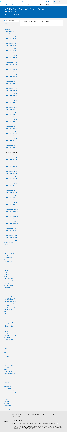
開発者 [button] (22, 1)
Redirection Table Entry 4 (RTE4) (11, 41)
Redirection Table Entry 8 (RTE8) (11, 48)
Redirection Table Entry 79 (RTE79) (11, 171)
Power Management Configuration (10, 343)
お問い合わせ (42, 414)
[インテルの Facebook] (12, 420)
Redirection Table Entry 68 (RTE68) (12, 152)
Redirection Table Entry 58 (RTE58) (11, 135)
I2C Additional (7, 287)
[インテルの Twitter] (14, 420)
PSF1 (6, 346)
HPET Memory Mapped (9, 285)
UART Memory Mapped (9, 397)
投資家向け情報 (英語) (35, 414)
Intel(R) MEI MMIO (8, 305)
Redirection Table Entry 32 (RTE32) (11, 90)
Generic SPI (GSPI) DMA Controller (11, 265)
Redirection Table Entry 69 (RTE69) (11, 154)
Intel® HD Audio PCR (8, 309)
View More (33, 16)
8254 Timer (7, 25)
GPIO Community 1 (8, 270)
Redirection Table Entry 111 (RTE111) (12, 226)
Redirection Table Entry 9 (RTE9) (11, 50)
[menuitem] (2, 5)
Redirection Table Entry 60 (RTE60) (11, 138)
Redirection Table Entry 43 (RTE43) (11, 109)
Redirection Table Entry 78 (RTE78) (11, 169)
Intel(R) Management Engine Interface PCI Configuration (11, 303)
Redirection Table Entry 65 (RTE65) (11, 147)
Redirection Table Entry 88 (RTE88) (11, 187)
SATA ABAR (7, 360)
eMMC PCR (7, 251)
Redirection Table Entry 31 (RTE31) (11, 88)
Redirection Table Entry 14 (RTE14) (11, 59)
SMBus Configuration (8, 378)
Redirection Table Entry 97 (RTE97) (11, 202)
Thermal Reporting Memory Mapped (11, 392)
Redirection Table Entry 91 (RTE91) (11, 192)
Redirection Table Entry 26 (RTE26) (11, 79)
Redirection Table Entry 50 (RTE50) (11, 121)
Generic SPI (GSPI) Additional (10, 263)
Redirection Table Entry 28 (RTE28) (11, 83)
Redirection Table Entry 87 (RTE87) (11, 185)
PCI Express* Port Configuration (10, 335)
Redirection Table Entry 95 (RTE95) (11, 199)
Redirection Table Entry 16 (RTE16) (11, 62)
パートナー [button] (27, 1)
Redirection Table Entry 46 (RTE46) (11, 114)
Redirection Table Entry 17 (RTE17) (11, 64)
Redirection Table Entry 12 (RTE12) (11, 55)
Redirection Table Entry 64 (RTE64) (11, 145)
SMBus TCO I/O (7, 384)
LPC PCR (6, 329)
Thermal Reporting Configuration (10, 390)
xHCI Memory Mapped (9, 409)
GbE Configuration (8, 259)
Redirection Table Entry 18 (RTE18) (11, 66)
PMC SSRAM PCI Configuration (10, 341)
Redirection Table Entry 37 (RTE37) (11, 98)
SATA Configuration (8, 363)
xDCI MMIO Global (8, 403)
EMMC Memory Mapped (9, 248)
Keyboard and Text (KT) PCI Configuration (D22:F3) (9, 326)
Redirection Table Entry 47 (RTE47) (11, 116)
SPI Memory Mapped (8, 388)
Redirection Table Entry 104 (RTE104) (12, 214)
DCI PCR (6, 244)
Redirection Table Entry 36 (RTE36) (11, 97)
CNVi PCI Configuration (9, 242)
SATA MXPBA (7, 367)
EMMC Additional (8, 246)
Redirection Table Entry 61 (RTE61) (11, 140)
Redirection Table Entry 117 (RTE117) (12, 237)
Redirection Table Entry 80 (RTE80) (11, 173)
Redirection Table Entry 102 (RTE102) (12, 211)
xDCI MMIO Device (8, 401)
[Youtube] (19, 420)
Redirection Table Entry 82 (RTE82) (11, 176)
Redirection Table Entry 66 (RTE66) (11, 149)
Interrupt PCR (7, 313)
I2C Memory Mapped (8, 291)
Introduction (7, 23)
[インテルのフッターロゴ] (6, 421)
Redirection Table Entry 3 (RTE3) (11, 40)
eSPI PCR (6, 255)
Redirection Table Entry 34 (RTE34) (11, 93)
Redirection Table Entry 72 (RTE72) (11, 159)
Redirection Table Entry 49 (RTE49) (11, 119)
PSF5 (6, 354)
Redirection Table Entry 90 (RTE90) (11, 190)
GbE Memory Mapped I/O (9, 261)
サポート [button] (10, 1)
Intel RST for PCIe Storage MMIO (10, 301)
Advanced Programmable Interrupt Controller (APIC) (11, 27)
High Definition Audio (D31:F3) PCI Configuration (10, 283)
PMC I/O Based (7, 337)
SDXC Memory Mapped (9, 375)
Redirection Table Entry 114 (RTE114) (12, 232)
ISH (5, 317)
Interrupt (6, 311)
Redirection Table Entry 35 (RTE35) (11, 95)
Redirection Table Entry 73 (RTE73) (11, 161)
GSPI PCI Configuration (9, 278)
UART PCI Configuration (9, 399)
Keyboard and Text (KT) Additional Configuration (10, 323)
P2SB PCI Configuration (9, 333)
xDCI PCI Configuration (9, 405)
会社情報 (13, 414)
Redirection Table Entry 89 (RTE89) (11, 188)
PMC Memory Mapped (9, 339)
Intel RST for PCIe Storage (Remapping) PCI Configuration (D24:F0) (11, 299)
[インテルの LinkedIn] (17, 420)
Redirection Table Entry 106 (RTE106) (12, 218)
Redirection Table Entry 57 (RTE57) (11, 133)
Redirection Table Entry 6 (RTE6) (11, 45)
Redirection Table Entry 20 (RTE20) (11, 69)
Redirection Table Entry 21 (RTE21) (11, 71)
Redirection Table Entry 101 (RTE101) (12, 209)
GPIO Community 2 (8, 272)
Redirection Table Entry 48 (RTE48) (11, 117)
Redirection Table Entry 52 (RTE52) (11, 124)
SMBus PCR (7, 382)
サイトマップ (55, 414)
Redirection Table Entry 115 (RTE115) (12, 233)
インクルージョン (26, 414)
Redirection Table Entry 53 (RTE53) (11, 126)
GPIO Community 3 (8, 274)
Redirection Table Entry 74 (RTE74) (11, 162)
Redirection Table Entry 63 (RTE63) (11, 143)
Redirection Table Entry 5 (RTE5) (11, 43)
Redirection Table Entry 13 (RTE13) (11, 57)
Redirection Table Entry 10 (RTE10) (11, 52)
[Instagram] (22, 420)
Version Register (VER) (9, 33)
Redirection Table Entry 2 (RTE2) (11, 38)
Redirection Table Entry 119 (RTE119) (12, 240)
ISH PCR (6, 320)
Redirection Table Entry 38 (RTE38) (11, 100)
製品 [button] (6, 1)
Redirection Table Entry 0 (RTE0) (11, 34)
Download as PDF (58, 10)
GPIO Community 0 (8, 268)
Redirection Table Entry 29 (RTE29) (11, 85)
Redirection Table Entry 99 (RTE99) (11, 206)
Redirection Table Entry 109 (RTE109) (12, 223)
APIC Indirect (7, 29)
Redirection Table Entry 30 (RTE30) (11, 86)
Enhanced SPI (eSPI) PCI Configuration (11, 253)
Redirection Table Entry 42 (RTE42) (11, 107)
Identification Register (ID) (10, 31)
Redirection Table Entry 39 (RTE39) (11, 102)
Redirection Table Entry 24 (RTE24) (11, 76)
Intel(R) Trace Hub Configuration (10, 307)
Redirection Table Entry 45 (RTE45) (11, 112)
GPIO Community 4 (8, 276)
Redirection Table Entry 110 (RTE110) (12, 225)
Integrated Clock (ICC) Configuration (11, 296)
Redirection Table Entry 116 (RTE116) (12, 235)
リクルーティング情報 (16, 416)
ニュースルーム (49, 414)
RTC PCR (6, 358)
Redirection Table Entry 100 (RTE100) (12, 207)
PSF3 (6, 350)
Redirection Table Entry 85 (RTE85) (11, 181)
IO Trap (6, 315)
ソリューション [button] (16, 1)
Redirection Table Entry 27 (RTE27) (11, 81)
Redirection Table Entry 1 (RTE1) (11, 36)
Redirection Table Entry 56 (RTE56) (11, 131)
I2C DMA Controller (8, 289)
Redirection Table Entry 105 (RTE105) (12, 216)
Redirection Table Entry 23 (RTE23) (11, 74)
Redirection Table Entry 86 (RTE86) (11, 183)
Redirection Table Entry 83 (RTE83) (11, 178)
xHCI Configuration (8, 407)
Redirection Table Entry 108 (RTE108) (12, 221)
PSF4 (6, 352)
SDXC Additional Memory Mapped (10, 373)
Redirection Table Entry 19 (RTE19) (11, 67)
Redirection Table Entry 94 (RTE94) (11, 197)
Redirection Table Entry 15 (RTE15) (11, 60)
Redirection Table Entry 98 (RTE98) (11, 204)
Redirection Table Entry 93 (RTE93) (11, 195)
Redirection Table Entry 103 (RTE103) (12, 213)
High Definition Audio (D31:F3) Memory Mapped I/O (11, 281)
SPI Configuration (8, 386)
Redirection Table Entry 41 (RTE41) (11, 105)
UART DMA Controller (8, 395)
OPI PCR (6, 331)
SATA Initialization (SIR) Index (10, 365)
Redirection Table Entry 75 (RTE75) (11, 164)
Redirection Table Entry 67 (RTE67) (11, 150)
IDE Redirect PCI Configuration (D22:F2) (11, 294)
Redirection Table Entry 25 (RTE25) (11, 78)
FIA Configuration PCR (9, 257)
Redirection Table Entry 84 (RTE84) (11, 180)
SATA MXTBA (7, 369)
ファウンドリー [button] (33, 1)
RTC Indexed (7, 356)
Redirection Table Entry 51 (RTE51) (11, 123)
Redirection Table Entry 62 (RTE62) (11, 142)
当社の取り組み (19, 414)
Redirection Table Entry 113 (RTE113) (12, 230)
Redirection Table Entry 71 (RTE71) (11, 157)
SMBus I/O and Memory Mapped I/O (11, 380)
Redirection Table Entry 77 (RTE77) (11, 168)
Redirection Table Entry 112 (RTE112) (12, 228)
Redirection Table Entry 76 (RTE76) (11, 166)
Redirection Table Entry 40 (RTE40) (11, 104)
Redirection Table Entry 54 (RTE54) (11, 128)
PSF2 (6, 348)
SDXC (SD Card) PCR (8, 371)
